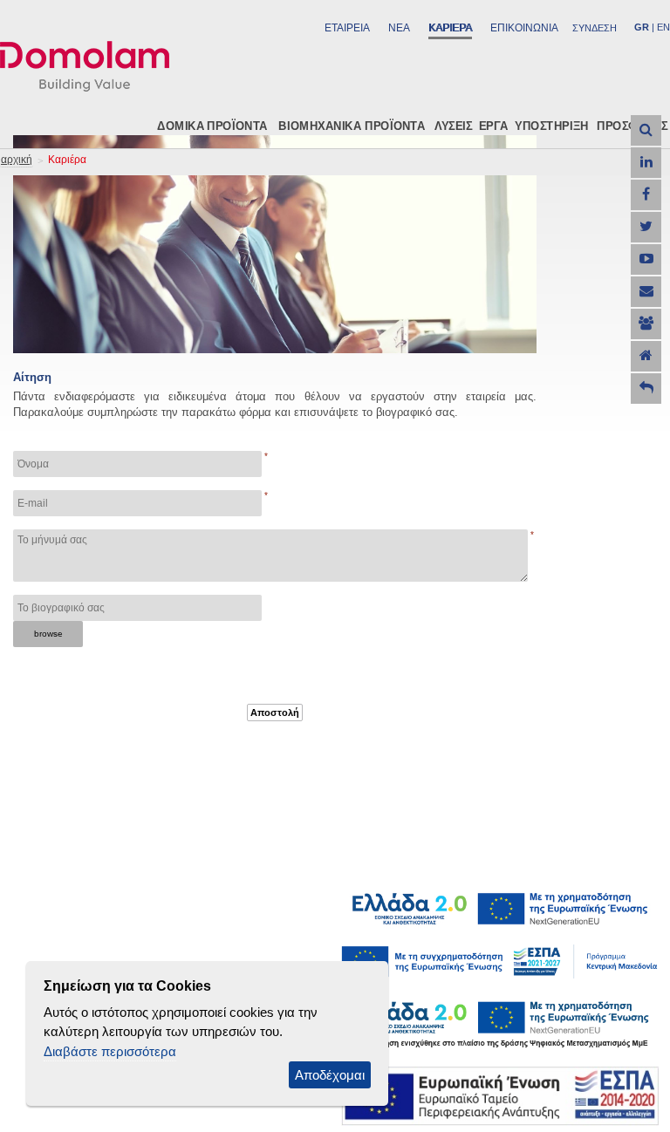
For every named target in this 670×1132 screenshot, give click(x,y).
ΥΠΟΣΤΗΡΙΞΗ (552, 125)
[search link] (646, 130)
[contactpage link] (646, 291)
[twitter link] (646, 227)
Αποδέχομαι (330, 1074)
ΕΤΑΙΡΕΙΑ (347, 28)
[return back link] (646, 388)
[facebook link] (646, 195)
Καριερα (450, 28)
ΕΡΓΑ (493, 125)
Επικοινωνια (524, 28)
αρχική (16, 159)
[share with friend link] (646, 324)
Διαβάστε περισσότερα (110, 1051)
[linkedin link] (646, 162)
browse (48, 633)
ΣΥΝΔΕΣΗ (594, 28)
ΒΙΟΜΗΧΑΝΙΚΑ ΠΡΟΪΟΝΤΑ (351, 125)
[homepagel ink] (646, 356)
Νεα (399, 28)
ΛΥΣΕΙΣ (453, 125)
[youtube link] (646, 259)
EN (663, 27)
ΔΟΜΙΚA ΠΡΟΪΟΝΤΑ (212, 125)
